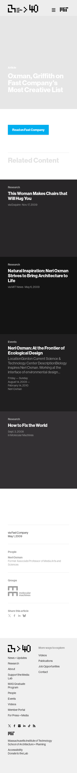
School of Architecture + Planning (27, 744)
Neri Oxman (15, 389)
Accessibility (15, 750)
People (12, 693)
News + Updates (17, 658)
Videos (12, 704)
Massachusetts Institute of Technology (30, 740)
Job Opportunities (49, 666)
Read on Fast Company (28, 130)
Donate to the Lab (18, 753)
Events (12, 698)
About (11, 669)
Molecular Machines (22, 435)
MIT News (17, 287)
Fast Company (19, 532)
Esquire (16, 204)
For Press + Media (18, 715)
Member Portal (16, 710)
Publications (45, 661)
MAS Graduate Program (16, 685)
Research (13, 663)
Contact (43, 672)
